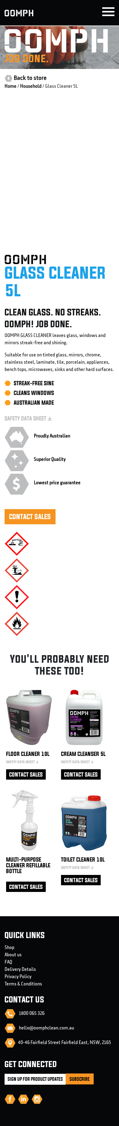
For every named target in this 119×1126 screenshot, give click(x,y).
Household (30, 86)
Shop (9, 947)
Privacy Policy (18, 977)
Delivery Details (20, 969)
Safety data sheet (25, 418)
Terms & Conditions (23, 984)
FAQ (8, 962)
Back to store (30, 78)
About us (13, 955)
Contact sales (30, 516)
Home (10, 86)
